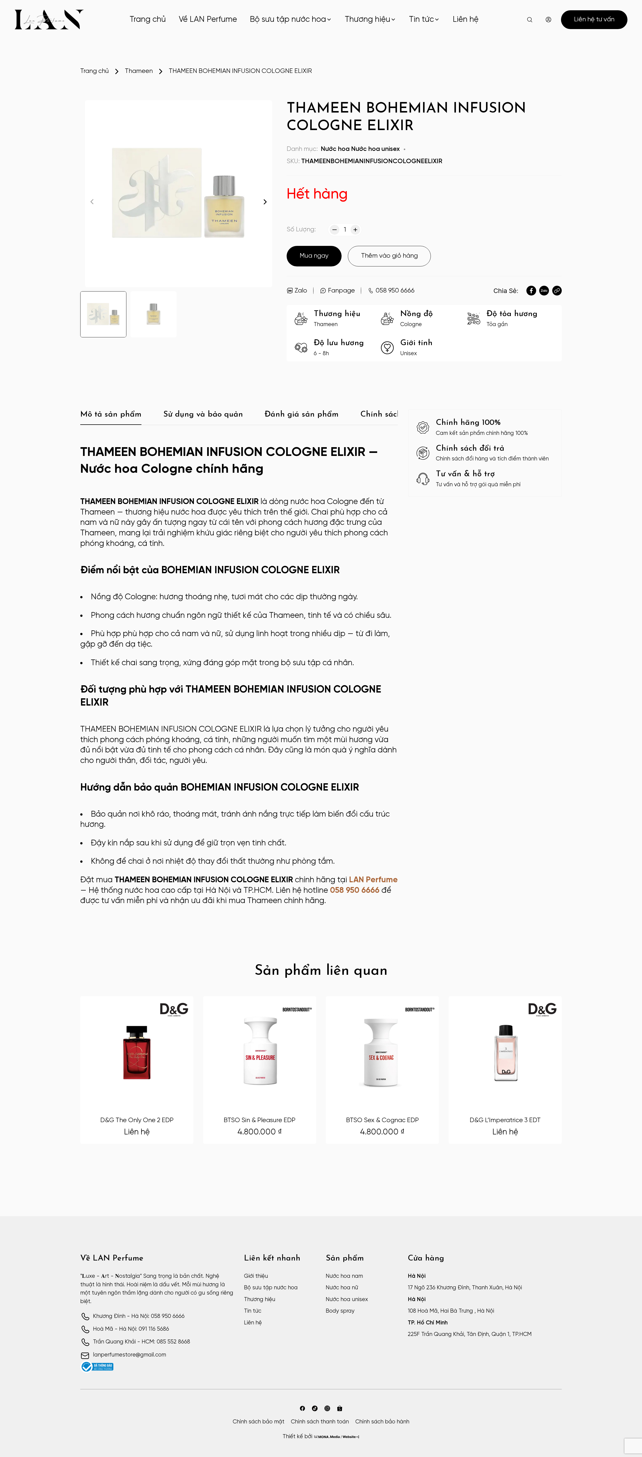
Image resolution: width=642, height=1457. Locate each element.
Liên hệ (465, 19)
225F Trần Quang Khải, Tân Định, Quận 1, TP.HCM (470, 1334)
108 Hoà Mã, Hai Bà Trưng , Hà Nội (451, 1311)
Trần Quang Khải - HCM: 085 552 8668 (141, 1342)
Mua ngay (314, 256)
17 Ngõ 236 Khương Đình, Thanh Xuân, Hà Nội (465, 1288)
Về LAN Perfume (208, 19)
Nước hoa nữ (342, 1288)
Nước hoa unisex (375, 149)
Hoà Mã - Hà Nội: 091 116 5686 (131, 1329)
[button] (265, 202)
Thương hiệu (367, 19)
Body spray (340, 1311)
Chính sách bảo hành (382, 1422)
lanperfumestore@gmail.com (129, 1355)
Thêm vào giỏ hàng (389, 256)
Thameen (139, 71)
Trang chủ (148, 19)
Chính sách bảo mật (258, 1422)
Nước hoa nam (344, 1276)
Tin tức (421, 19)
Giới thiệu (256, 1276)
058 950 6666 (354, 890)
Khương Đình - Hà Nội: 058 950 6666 (139, 1316)
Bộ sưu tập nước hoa (288, 19)
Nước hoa (335, 149)
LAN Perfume (373, 880)
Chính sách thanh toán (320, 1422)
